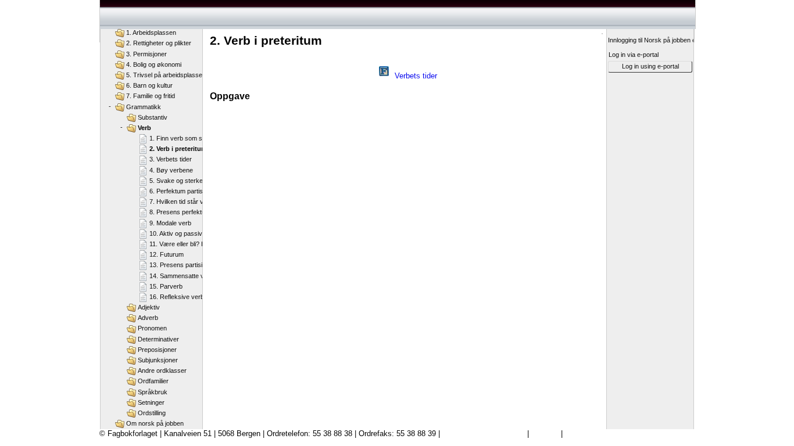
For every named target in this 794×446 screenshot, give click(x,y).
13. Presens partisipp (179, 264)
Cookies (545, 433)
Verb (144, 127)
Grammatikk (143, 106)
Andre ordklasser (162, 370)
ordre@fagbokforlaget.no (483, 433)
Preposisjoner (157, 349)
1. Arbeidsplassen (151, 32)
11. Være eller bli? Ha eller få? (191, 243)
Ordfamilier (153, 380)
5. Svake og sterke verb (183, 180)
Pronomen (152, 328)
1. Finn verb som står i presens (193, 138)
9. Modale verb (170, 223)
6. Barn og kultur (149, 85)
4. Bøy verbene (171, 170)
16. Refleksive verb (176, 296)
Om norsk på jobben (155, 423)
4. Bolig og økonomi (153, 64)
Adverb (148, 317)
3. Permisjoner (146, 54)
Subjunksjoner (158, 360)
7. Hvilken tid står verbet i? (186, 201)
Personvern (584, 433)
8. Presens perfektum (179, 211)
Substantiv (152, 117)
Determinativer (158, 339)
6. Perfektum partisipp (180, 191)
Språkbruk (152, 392)
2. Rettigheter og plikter (158, 42)
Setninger (151, 402)
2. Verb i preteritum (178, 148)
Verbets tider (416, 75)
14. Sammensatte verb (181, 275)
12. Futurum (166, 254)
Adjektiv (149, 307)
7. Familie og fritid (150, 95)
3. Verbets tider (170, 159)
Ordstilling (152, 412)
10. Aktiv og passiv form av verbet (197, 233)
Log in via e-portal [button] (634, 54)
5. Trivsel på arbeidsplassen (166, 74)
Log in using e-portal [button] (650, 66)
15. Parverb (166, 286)
